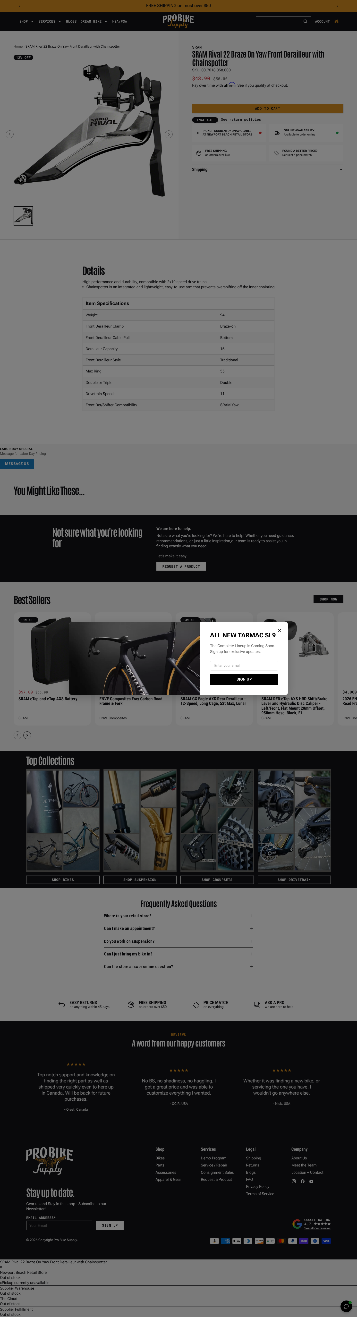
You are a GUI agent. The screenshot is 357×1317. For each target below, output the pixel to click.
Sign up (244, 679)
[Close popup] (279, 630)
